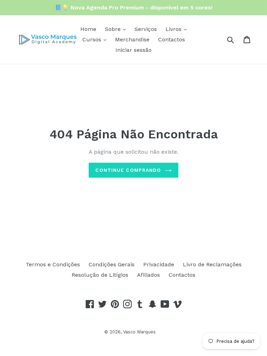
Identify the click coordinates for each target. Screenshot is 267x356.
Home (88, 29)
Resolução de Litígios (100, 275)
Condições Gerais (112, 264)
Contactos (171, 39)
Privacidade (158, 264)
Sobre (113, 29)
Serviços (146, 29)
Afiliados (148, 275)
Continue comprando (128, 170)
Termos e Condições (53, 264)
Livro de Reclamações (212, 264)
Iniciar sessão (133, 50)
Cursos (92, 39)
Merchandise (132, 39)
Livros (174, 29)
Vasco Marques (139, 331)
